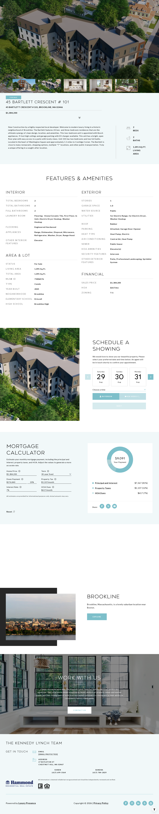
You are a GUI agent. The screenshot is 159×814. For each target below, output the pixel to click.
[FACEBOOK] (125, 803)
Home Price (12, 471)
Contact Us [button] (79, 710)
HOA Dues (46, 487)
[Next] (150, 377)
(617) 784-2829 (100, 772)
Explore (97, 617)
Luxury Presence (27, 803)
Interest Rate (12, 487)
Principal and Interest (106, 483)
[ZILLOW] (151, 803)
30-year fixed (47, 474)
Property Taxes (103, 488)
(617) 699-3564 (59, 772)
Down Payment (13, 479)
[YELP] (144, 803)
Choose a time (99, 390)
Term (43, 471)
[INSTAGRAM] (132, 803)
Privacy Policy (101, 803)
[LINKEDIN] (138, 803)
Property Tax (47, 479)
